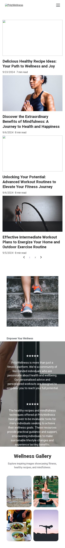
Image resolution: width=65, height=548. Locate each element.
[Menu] (58, 5)
